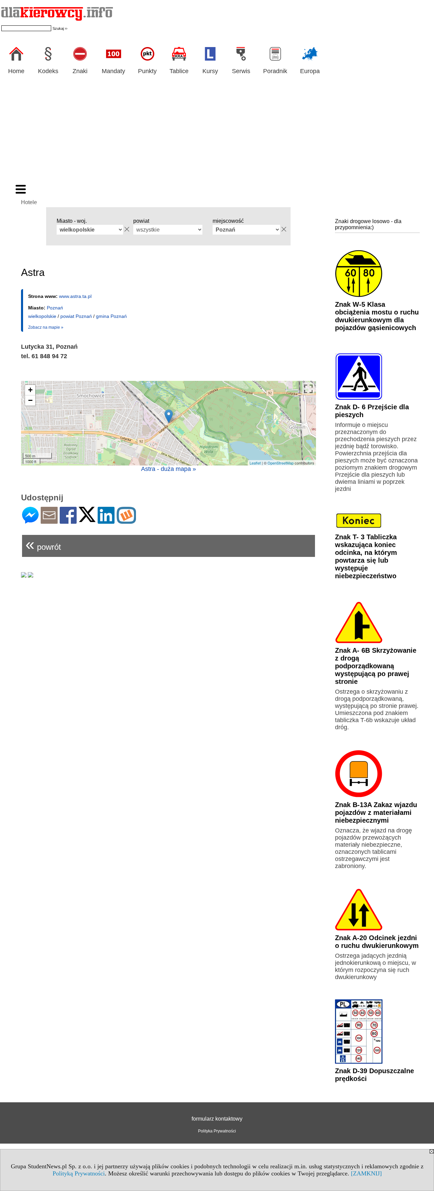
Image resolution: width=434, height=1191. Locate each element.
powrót (43, 544)
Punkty (147, 71)
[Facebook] (68, 520)
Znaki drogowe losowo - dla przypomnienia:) (368, 224)
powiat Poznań (76, 316)
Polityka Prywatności (217, 1131)
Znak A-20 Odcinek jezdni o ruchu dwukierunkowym (377, 941)
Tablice (179, 71)
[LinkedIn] (106, 520)
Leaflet (255, 462)
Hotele (29, 202)
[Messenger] (30, 520)
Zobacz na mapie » (45, 327)
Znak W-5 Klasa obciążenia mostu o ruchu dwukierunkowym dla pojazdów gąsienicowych (377, 316)
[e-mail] (49, 520)
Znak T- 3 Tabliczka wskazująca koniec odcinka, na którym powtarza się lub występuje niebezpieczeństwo (366, 556)
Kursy (210, 71)
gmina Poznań (111, 316)
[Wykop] (126, 520)
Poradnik (275, 71)
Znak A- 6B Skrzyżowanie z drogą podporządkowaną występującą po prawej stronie (375, 666)
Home (16, 71)
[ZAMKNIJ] (366, 1173)
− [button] (30, 400)
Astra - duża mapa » (168, 468)
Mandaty (113, 71)
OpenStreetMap (281, 462)
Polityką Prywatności (79, 1173)
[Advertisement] (217, 133)
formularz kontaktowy (217, 1119)
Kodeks (48, 71)
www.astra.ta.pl (75, 296)
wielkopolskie (42, 316)
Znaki (80, 71)
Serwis (241, 71)
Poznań (55, 307)
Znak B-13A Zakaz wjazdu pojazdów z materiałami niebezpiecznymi (376, 812)
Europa (310, 71)
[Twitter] (87, 519)
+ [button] (30, 390)
